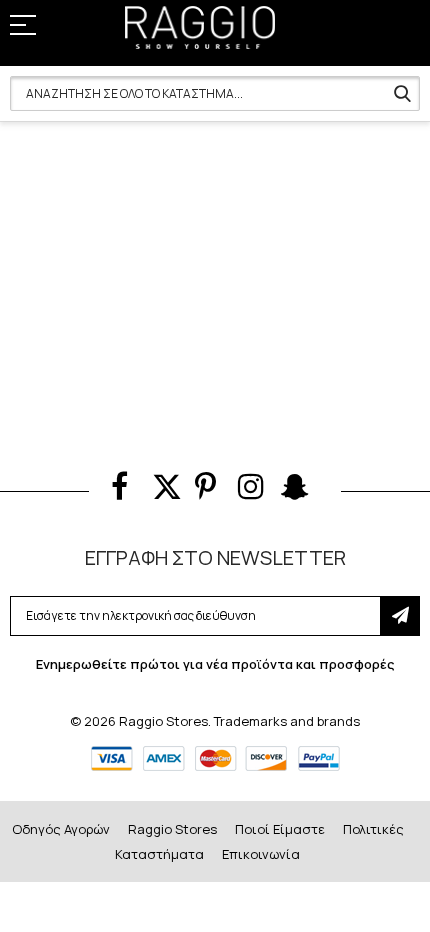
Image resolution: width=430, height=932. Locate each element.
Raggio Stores (172, 829)
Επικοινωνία (261, 854)
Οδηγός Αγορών (61, 829)
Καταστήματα (159, 854)
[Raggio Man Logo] (200, 27)
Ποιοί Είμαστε (280, 829)
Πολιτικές (373, 829)
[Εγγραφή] (400, 616)
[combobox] (215, 93)
